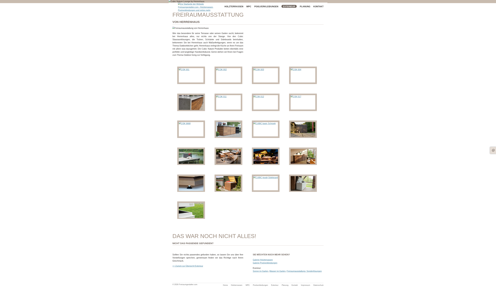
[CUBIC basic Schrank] (264, 123)
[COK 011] (221, 97)
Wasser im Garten (277, 271)
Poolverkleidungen (266, 6)
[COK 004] (296, 70)
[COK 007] (191, 109)
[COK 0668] (185, 123)
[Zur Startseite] (197, 7)
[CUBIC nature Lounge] (228, 163)
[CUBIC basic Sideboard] (303, 136)
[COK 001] (184, 70)
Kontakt (493, 150)
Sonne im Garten (260, 271)
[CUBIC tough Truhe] (303, 190)
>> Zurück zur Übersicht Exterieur (187, 266)
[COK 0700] (228, 136)
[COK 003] (258, 70)
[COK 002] (221, 70)
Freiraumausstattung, (297, 271)
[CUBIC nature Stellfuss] (191, 190)
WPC (248, 6)
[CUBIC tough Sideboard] (265, 177)
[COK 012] (258, 97)
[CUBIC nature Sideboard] (303, 163)
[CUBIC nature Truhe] (228, 190)
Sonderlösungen (314, 271)
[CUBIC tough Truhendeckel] (191, 217)
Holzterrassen (233, 6)
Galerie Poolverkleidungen (265, 263)
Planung (305, 6)
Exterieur (289, 6)
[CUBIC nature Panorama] (265, 163)
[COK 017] (296, 97)
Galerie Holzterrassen (263, 260)
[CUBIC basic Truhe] (191, 163)
